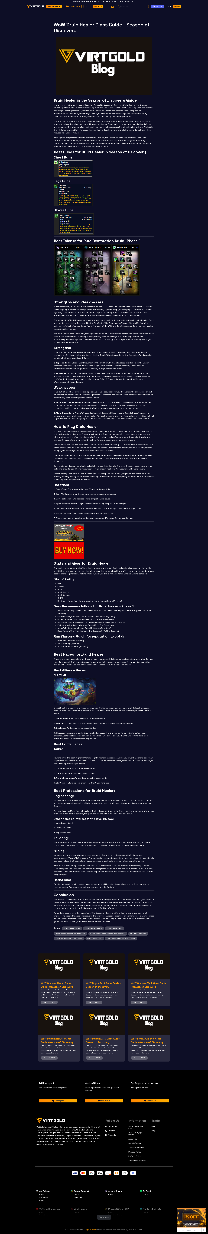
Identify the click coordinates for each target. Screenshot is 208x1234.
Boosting (43, 1197)
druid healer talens (93, 928)
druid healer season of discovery (70, 933)
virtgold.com (90, 1229)
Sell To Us (98, 6)
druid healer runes (72, 928)
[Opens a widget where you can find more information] (191, 1220)
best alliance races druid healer (121, 938)
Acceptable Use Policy (135, 1127)
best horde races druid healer (69, 938)
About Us (132, 1139)
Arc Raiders (44, 1191)
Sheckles (78, 1197)
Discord (159, 6)
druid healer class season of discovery (107, 933)
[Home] (69, 1120)
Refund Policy (134, 1156)
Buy (153, 1131)
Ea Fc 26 (147, 1191)
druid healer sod (94, 938)
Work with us (105, 1101)
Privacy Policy (134, 1152)
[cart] (112, 6)
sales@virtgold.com (140, 1087)
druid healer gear (114, 928)
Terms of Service (136, 1148)
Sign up (177, 6)
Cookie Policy (134, 1143)
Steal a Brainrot (115, 1191)
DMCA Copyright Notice (135, 1134)
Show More (104, 1217)
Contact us (151, 1101)
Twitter (111, 1131)
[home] (35, 6)
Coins (41, 1200)
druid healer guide (138, 933)
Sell (153, 1126)
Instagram (112, 1126)
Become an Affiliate (137, 1161)
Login (169, 6)
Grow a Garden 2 (81, 1191)
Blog (87, 6)
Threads (112, 1135)
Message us (59, 1101)
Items (41, 1194)
